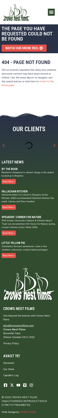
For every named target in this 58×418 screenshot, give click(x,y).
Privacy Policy (11, 343)
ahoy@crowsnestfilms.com (18, 325)
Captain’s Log (11, 375)
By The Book (10, 169)
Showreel (8, 363)
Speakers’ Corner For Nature (21, 217)
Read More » (8, 181)
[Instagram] (31, 385)
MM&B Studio (28, 412)
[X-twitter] (12, 385)
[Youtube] (18, 385)
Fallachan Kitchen (15, 191)
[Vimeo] (24, 385)
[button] (51, 12)
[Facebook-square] (5, 385)
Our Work (8, 369)
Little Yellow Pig (13, 243)
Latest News (13, 162)
